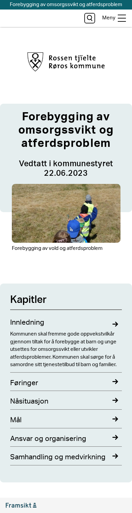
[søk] (89, 18)
